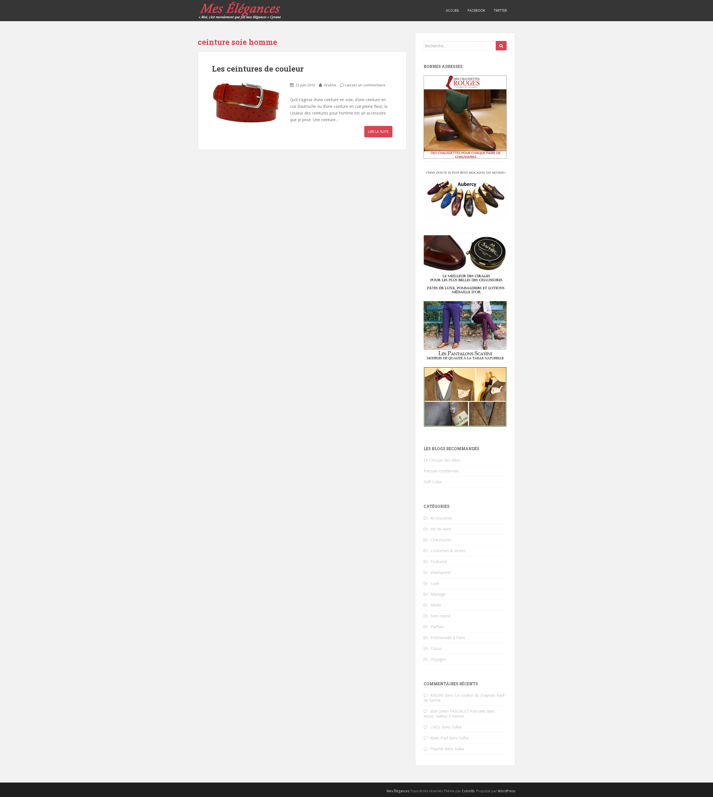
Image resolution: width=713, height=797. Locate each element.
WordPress (506, 791)
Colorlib (468, 791)
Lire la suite (378, 131)
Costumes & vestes (448, 550)
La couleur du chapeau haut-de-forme (465, 698)
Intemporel (440, 572)
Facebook (476, 10)
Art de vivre (441, 529)
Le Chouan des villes (442, 460)
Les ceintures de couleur (258, 69)
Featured (439, 561)
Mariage (438, 594)
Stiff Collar (433, 481)
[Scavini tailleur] (465, 396)
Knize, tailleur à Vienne (444, 716)
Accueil (452, 10)
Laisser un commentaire (365, 84)
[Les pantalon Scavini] (465, 330)
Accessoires (441, 518)
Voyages (438, 659)
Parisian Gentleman (441, 471)
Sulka (456, 727)
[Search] (501, 45)
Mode (436, 605)
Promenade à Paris (448, 637)
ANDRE (437, 695)
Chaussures (441, 539)
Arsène (330, 84)
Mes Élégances (398, 791)
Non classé (441, 615)
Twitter (500, 10)
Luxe (435, 583)
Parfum (437, 626)
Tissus (436, 648)
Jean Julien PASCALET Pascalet (457, 711)
